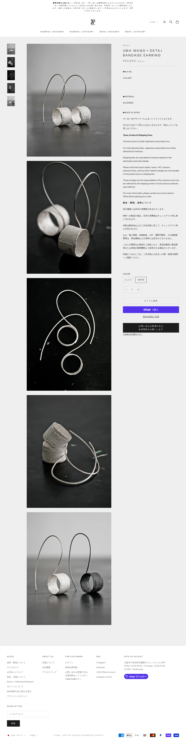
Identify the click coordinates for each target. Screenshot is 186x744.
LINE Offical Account (105, 672)
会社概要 (46, 667)
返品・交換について (16, 677)
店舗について (48, 662)
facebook (100, 667)
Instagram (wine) (104, 677)
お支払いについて (15, 672)
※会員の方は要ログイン (132, 334)
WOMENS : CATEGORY (82, 31)
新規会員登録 (71, 667)
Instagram (101, 662)
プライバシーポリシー (17, 696)
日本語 (152, 22)
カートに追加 (151, 301)
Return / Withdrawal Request (20, 681)
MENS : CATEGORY (135, 31)
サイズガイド (13, 667)
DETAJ (126, 45)
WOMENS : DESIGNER (52, 31)
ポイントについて (15, 686)
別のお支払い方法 (151, 316)
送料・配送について (16, 662)
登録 (13, 723)
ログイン (69, 662)
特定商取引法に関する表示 (19, 691)
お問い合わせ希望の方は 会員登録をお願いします (151, 327)
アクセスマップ (49, 672)
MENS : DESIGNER (109, 31)
